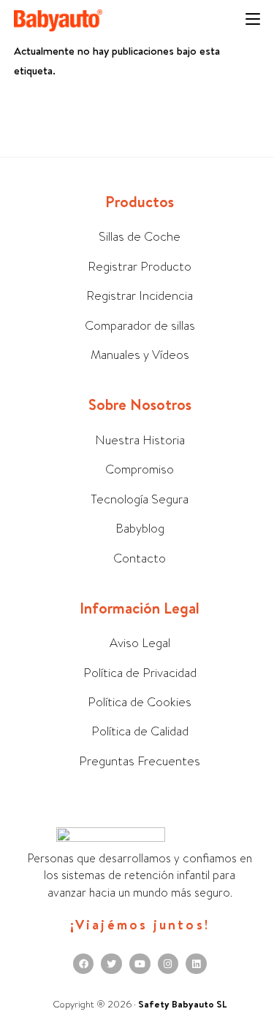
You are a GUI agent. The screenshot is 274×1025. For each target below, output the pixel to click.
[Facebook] (83, 964)
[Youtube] (140, 964)
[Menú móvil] (253, 20)
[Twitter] (111, 964)
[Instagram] (168, 964)
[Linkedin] (196, 964)
